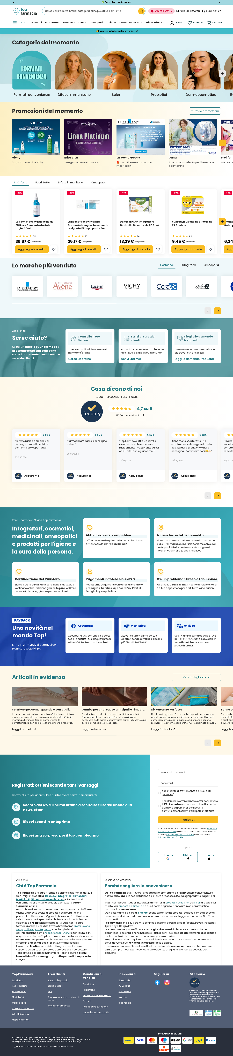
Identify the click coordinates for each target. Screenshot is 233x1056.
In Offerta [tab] (20, 182)
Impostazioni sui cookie (96, 1012)
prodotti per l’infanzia (131, 906)
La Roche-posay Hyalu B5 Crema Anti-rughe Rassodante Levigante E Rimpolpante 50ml (88, 225)
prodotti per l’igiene (177, 902)
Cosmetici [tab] (166, 265)
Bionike (39, 929)
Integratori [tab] (189, 265)
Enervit (67, 933)
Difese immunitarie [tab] (70, 182)
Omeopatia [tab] (98, 182)
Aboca (48, 933)
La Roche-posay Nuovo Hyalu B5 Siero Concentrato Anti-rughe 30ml (35, 225)
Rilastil (77, 926)
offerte (143, 912)
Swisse (57, 933)
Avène (86, 926)
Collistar (29, 929)
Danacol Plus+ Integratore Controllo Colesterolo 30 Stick (139, 223)
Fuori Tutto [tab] (42, 182)
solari (197, 902)
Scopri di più (33, 649)
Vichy (19, 929)
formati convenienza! (126, 31)
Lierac (47, 929)
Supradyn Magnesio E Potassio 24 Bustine (192, 223)
